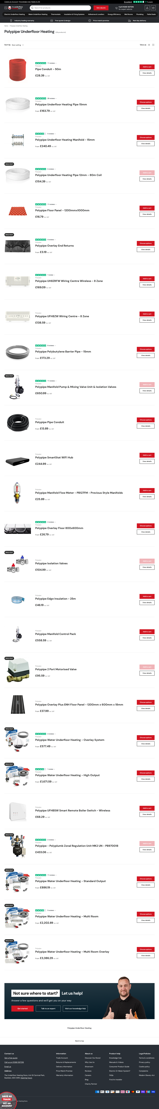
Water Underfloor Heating (37, 14)
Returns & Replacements (66, 1062)
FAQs (111, 1075)
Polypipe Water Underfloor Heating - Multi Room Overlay (72, 951)
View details (147, 73)
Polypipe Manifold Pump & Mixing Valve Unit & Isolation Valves (75, 387)
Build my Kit (36, 2)
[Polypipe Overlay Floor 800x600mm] (17, 529)
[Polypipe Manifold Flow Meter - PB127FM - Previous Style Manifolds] (17, 493)
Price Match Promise (64, 1071)
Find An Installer (115, 1079)
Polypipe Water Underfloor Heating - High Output (67, 775)
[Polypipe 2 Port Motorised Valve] (17, 670)
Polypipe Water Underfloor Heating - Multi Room (66, 916)
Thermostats (55, 14)
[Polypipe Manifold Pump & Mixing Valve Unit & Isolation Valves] (17, 387)
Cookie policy (144, 1066)
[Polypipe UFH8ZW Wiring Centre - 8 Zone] (17, 317)
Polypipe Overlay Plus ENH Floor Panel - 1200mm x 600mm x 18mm (79, 704)
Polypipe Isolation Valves (51, 563)
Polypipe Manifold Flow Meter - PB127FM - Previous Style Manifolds (79, 493)
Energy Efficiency (114, 14)
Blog (86, 1079)
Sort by (7, 45)
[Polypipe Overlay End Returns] (17, 246)
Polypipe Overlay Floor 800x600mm (59, 528)
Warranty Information (64, 1075)
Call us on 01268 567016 (14, 1062)
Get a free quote (10, 1058)
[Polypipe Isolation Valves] (17, 564)
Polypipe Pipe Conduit (49, 422)
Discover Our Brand (92, 1058)
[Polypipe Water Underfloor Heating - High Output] (17, 776)
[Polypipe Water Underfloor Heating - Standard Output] (17, 882)
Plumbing (139, 14)
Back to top (79, 1041)
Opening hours (26, 1078)
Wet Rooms (128, 14)
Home (6, 26)
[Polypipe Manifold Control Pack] (17, 634)
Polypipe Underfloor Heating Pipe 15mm (61, 104)
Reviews (88, 1071)
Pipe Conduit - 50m (48, 69)
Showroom (89, 1066)
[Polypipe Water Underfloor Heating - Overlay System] (17, 740)
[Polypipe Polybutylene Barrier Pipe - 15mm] (17, 352)
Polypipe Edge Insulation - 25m (55, 598)
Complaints (143, 1071)
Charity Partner (91, 1084)
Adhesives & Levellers (96, 14)
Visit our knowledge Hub (75, 1008)
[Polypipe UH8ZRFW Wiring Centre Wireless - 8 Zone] (17, 281)
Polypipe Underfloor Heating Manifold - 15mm (65, 140)
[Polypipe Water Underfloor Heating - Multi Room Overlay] (17, 952)
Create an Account (11, 2)
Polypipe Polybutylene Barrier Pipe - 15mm (63, 351)
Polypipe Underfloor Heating (18, 26)
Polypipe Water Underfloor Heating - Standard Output (70, 881)
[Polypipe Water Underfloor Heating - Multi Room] (17, 917)
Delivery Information (64, 1066)
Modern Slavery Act (147, 1075)
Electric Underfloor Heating (14, 14)
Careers (88, 1075)
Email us (7, 1066)
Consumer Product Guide (119, 1066)
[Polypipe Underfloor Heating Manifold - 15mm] (17, 140)
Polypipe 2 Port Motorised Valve (56, 669)
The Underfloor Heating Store (18, 1101)
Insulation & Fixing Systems (74, 14)
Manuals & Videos (116, 1062)
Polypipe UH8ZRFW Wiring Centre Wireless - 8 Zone (69, 281)
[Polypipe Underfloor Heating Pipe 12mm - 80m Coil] (17, 176)
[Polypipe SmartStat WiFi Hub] (17, 458)
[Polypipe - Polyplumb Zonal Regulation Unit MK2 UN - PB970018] (17, 846)
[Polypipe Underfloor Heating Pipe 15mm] (17, 105)
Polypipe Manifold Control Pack (55, 634)
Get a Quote (101, 8)
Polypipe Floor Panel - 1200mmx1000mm (62, 210)
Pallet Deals (151, 14)
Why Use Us (89, 1062)
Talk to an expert (48, 1008)
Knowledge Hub (25, 2)
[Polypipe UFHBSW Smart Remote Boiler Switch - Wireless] (17, 811)
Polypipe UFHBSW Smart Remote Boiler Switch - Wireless (72, 810)
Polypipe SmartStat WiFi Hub (54, 457)
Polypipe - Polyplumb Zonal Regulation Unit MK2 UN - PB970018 (76, 846)
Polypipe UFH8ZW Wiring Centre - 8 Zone (62, 316)
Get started (22, 1008)
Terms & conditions (146, 1058)
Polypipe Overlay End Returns (54, 245)
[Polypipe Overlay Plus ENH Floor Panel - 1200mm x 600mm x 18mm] (17, 705)
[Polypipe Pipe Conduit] (17, 423)
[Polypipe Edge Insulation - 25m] (17, 599)
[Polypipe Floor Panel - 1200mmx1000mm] (17, 211)
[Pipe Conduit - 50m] (17, 70)
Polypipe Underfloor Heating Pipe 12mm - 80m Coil (68, 175)
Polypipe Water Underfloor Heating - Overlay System (69, 740)
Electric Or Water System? (119, 1071)
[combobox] (60, 7)
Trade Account (62, 1058)
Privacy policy (144, 1062)
